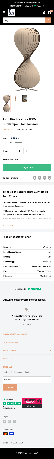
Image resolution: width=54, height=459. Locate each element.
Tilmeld (10, 387)
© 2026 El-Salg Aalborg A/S (27, 453)
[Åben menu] (4, 12)
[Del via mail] (49, 178)
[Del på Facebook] (34, 178)
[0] (49, 12)
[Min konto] (44, 12)
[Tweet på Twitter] (44, 178)
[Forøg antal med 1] (26, 151)
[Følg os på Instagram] (9, 421)
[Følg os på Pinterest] (14, 421)
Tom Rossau (8, 130)
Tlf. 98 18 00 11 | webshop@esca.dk (27, 2)
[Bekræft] (48, 20)
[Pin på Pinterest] (39, 178)
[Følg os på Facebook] (4, 421)
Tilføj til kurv (27, 167)
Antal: (5, 151)
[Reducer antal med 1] (12, 151)
